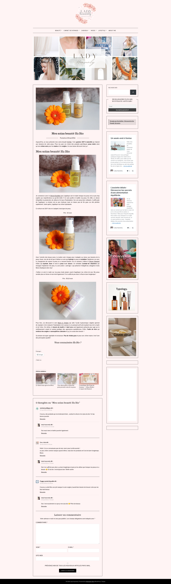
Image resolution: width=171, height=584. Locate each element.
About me (112, 30)
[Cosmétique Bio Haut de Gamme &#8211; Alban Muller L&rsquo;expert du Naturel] (89, 379)
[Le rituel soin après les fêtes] (46, 379)
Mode (93, 30)
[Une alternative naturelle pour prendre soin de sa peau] (67, 379)
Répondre (42, 419)
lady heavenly (45, 424)
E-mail (71, 547)
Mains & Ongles (63, 323)
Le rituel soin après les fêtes (45, 385)
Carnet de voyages (71, 30)
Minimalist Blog (90, 581)
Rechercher (112, 87)
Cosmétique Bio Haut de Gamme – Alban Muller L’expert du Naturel (86, 387)
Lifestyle (101, 30)
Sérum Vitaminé (94, 261)
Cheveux (84, 30)
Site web (39, 555)
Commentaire (41, 522)
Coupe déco (122, 334)
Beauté (58, 30)
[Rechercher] (133, 92)
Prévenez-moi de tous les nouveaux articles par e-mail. (67, 565)
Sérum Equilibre (55, 196)
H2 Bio (69, 142)
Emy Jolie (43, 442)
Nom (38, 547)
